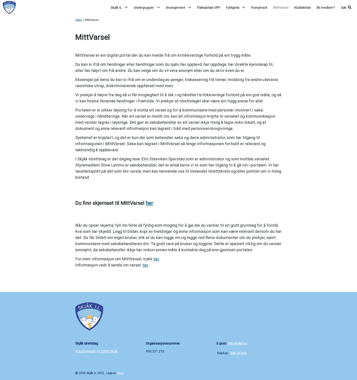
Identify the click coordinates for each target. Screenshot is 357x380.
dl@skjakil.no (237, 343)
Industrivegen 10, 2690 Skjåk (96, 351)
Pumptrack (259, 7)
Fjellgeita (232, 7)
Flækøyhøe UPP (208, 7)
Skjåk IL (116, 7)
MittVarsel (280, 7)
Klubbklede (302, 7)
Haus (120, 373)
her (149, 203)
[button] (346, 7)
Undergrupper (144, 7)
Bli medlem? (326, 7)
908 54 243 (238, 353)
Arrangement (175, 7)
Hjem (78, 20)
